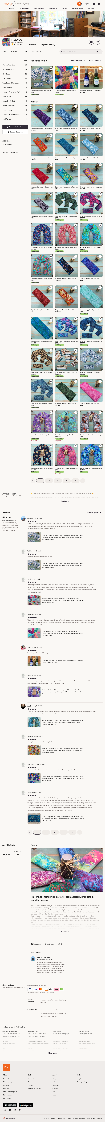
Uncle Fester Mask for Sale (11, 1033)
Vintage (64, 8)
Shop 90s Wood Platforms (36, 1036)
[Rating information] (12, 44)
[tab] (15, 60)
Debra (29, 647)
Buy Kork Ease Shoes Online (37, 1033)
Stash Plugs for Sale (8, 1043)
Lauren (29, 736)
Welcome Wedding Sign (61, 1033)
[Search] (79, 3)
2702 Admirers (7, 144)
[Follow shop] (97, 42)
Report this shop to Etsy (10, 152)
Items (4, 52)
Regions (99, 1118)
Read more (65, 501)
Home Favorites (39, 8)
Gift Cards (91, 8)
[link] (33, 480)
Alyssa (29, 518)
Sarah (29, 706)
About (24, 52)
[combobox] (45, 3)
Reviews (14, 52)
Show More (52, 1053)
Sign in (87, 4)
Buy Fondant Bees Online (87, 1043)
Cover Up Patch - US (85, 1033)
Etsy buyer (30, 764)
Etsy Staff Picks (24, 8)
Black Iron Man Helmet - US (11, 1036)
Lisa (28, 614)
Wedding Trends (77, 8)
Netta (29, 792)
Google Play (26, 1105)
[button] (91, 42)
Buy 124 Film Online (59, 1043)
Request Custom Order (16, 127)
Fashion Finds (53, 8)
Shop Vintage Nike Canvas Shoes (38, 1043)
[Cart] (98, 3)
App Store (10, 1105)
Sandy (29, 579)
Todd (29, 551)
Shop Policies (37, 52)
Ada (28, 675)
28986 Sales (6, 141)
